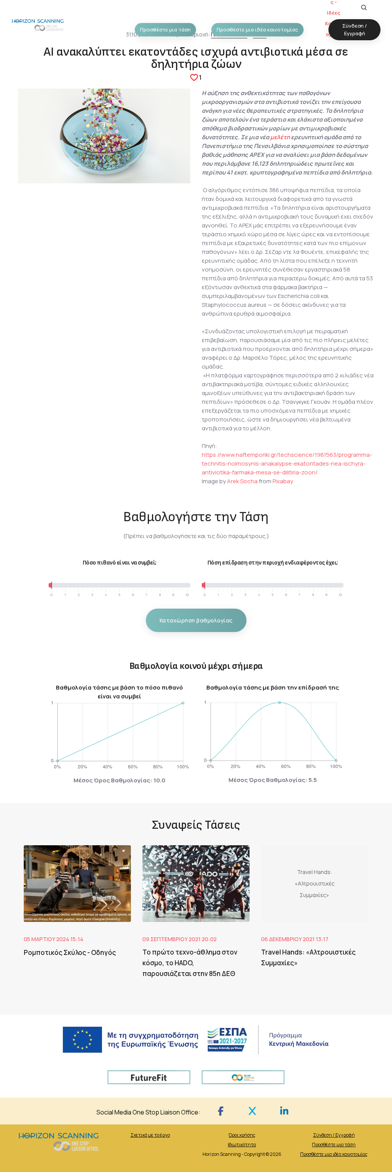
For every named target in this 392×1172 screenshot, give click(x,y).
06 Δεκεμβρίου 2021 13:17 (294, 939)
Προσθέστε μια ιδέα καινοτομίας (334, 1154)
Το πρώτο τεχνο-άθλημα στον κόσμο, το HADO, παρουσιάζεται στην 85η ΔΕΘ (189, 963)
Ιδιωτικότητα (242, 1144)
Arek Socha (242, 481)
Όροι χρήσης (242, 1135)
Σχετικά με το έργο (150, 1135)
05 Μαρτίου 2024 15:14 (53, 939)
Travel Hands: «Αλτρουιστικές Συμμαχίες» (308, 957)
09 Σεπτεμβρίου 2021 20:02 (179, 939)
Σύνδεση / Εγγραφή (334, 1135)
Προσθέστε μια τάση (334, 1144)
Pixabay (283, 481)
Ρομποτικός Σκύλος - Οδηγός (70, 952)
